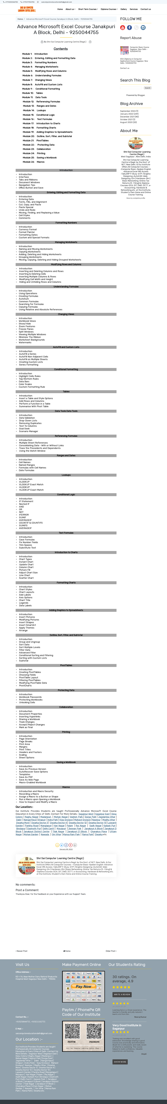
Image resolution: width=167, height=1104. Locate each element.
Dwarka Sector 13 (42, 1070)
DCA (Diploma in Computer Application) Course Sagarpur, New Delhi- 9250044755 (134, 61)
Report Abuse (131, 38)
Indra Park (29, 1063)
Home (60, 9)
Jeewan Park (39, 1079)
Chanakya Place (23, 1086)
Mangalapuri (51, 1072)
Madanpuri (47, 1056)
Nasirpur (29, 1065)
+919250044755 (11, 2)
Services (134, 9)
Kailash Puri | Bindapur (38, 1077)
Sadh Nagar (21, 1077)
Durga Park (47, 1058)
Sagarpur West (35, 1054)
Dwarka (37, 1091)
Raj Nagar (49, 1074)
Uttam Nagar (38, 1086)
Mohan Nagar (22, 1058)
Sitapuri (19, 1063)
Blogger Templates (118, 1102)
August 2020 (126, 122)
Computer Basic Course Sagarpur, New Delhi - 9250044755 (139, 49)
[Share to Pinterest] (70, 845)
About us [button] (70, 9)
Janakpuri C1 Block (45, 1084)
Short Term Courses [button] (87, 9)
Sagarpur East (50, 1054)
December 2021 (127, 117)
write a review (122, 994)
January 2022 (126, 114)
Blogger (141, 95)
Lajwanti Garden (23, 1072)
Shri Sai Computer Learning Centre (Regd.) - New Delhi (41, 1102)
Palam (40, 1074)
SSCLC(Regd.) (145, 1102)
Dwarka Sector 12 (24, 1070)
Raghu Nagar (35, 1056)
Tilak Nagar (29, 1084)
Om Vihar (39, 1088)
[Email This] (57, 845)
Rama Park (27, 1091)
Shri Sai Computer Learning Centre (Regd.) (137, 153)
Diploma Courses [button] (108, 9)
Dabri (36, 1060)
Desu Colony (21, 1056)
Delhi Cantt (26, 1079)
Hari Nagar (31, 1074)
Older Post (110, 951)
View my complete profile (135, 198)
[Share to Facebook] (66, 845)
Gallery (124, 9)
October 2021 (126, 119)
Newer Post (22, 951)
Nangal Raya (47, 1060)
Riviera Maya (132, 1102)
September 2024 (128, 111)
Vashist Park (35, 1058)
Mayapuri (20, 1074)
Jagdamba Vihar (23, 1060)
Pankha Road (38, 1072)
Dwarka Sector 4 (46, 1067)
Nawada (28, 1088)
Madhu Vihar (40, 1065)
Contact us (146, 9)
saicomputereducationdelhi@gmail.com (56, 2)
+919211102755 (28, 2)
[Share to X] (62, 845)
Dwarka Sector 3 (29, 1067)
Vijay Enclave (43, 1063)
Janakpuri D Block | (32, 1081)
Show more (120, 1062)
